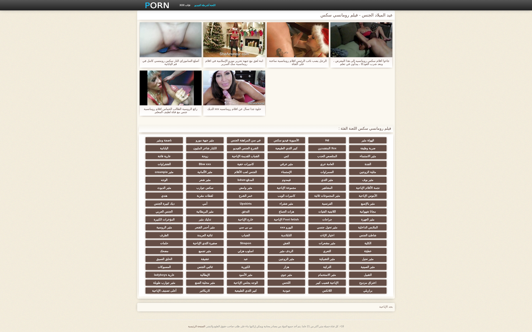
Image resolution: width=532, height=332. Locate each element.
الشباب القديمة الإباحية (245, 156)
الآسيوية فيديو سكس (286, 140)
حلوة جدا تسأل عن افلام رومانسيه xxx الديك (234, 109)
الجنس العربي (164, 211)
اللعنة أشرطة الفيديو (205, 5)
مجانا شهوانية (368, 211)
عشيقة (205, 259)
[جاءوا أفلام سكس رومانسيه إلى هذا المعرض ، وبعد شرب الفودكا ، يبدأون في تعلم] (361, 39)
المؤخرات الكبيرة (164, 219)
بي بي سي (245, 227)
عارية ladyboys (164, 274)
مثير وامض (245, 187)
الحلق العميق (164, 259)
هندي (164, 195)
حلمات (164, 243)
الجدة (368, 164)
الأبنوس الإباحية (368, 195)
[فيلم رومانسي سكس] (155, 5)
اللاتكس (327, 290)
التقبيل (368, 274)
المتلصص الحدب (327, 156)
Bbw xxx (205, 164)
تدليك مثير (205, 219)
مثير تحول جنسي (327, 227)
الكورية (245, 267)
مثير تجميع (205, 251)
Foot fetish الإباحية (286, 219)
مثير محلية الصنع (205, 282)
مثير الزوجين (286, 259)
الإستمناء (286, 172)
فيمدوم (286, 180)
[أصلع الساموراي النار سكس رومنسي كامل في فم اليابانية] (171, 39)
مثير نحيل (368, 259)
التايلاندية (286, 235)
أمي (204, 203)
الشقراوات (164, 164)
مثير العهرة (367, 219)
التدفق (246, 211)
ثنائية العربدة (205, 235)
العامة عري (327, 164)
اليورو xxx (286, 227)
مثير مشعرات (327, 243)
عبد (246, 259)
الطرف (164, 235)
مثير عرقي (286, 164)
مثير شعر (205, 180)
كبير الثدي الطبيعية (286, 148)
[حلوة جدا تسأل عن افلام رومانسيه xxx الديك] (234, 88)
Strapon (245, 243)
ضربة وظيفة (368, 148)
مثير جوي (286, 274)
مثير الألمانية (204, 172)
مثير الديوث (164, 187)
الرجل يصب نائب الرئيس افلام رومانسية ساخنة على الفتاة (298, 62)
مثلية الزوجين (368, 172)
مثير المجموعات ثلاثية (327, 195)
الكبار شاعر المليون (205, 148)
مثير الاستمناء (368, 156)
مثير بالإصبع (368, 203)
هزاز (286, 267)
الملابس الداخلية (368, 227)
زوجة (205, 156)
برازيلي (367, 290)
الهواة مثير (368, 140)
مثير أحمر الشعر (205, 227)
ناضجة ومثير (164, 140)
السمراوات (327, 172)
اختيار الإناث (327, 235)
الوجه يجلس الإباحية (246, 282)
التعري (327, 251)
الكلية (368, 243)
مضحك (164, 251)
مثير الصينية (368, 267)
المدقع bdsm (246, 180)
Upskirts (246, 203)
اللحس (286, 282)
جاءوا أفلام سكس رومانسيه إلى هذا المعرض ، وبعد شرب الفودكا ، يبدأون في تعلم (361, 62)
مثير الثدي (327, 180)
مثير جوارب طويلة (164, 282)
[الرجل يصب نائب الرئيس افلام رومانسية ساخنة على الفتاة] (298, 39)
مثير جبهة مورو (205, 140)
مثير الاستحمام (327, 274)
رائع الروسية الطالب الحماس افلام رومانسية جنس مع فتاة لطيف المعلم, (170, 110)
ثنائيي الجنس (205, 267)
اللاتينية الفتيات (327, 211)
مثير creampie (164, 172)
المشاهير (327, 187)
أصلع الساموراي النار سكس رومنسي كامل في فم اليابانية (170, 62)
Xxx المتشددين (327, 148)
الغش (286, 243)
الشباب (245, 235)
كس (286, 156)
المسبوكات (164, 267)
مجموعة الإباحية (286, 187)
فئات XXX (185, 5)
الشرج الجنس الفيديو (245, 148)
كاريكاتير (205, 290)
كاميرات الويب (286, 195)
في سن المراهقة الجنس (246, 140)
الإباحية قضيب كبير (327, 282)
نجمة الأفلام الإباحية (368, 187)
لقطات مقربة (205, 195)
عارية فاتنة (164, 156)
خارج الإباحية (245, 219)
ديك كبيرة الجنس (164, 203)
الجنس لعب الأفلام (245, 172)
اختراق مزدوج (367, 282)
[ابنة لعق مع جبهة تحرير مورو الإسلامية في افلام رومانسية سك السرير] (234, 39)
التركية (327, 267)
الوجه (164, 180)
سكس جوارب (204, 187)
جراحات (327, 219)
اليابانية (164, 148)
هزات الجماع (286, 211)
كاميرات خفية (245, 164)
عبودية (286, 290)
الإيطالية (205, 274)
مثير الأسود (245, 274)
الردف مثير (286, 251)
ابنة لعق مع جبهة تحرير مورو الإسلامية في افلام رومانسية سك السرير (234, 62)
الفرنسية (327, 203)
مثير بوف (367, 180)
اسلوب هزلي (246, 251)
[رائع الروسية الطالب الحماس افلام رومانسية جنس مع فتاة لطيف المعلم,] (171, 88)
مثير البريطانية (205, 211)
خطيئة (368, 251)
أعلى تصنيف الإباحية (164, 290)
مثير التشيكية (327, 259)
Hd (327, 140)
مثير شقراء (286, 203)
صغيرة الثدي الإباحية (205, 243)
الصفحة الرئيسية (196, 326)
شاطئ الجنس (367, 235)
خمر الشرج (245, 195)
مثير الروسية (164, 227)
